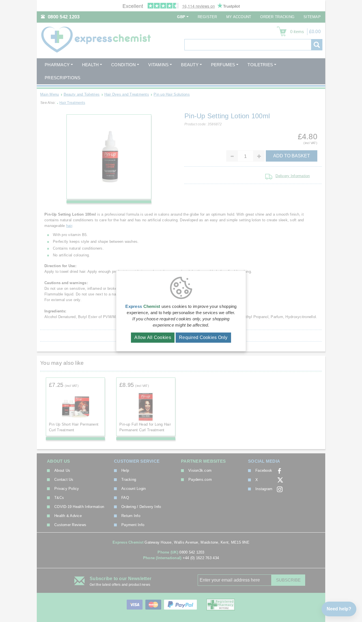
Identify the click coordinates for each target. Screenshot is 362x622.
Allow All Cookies (152, 337)
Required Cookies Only (203, 337)
